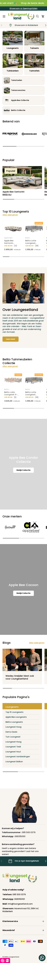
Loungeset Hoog (13, 727)
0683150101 (20, 836)
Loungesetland (13, 957)
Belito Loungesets (14, 722)
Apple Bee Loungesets (16, 717)
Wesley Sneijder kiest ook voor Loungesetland (20, 677)
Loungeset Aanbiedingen (18, 756)
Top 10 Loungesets (14, 712)
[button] (43, 16)
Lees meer (10, 339)
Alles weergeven (10, 215)
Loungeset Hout (13, 751)
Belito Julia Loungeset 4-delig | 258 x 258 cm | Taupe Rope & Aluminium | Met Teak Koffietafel (13, 398)
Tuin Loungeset (13, 736)
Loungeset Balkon (14, 761)
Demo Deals (11, 732)
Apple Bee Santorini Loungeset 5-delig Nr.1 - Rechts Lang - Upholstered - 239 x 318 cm (13, 248)
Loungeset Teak (13, 746)
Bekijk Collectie (23, 470)
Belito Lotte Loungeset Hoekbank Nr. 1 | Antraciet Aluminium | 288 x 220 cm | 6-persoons (33, 248)
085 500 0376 (28, 832)
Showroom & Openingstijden (23, 8)
